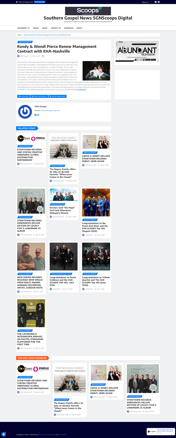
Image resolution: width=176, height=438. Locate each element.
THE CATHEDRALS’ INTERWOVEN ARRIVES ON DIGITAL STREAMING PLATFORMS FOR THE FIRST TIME (30, 339)
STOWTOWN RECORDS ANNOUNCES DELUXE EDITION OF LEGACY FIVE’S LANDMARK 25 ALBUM (29, 225)
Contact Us (56, 28)
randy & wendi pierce (40, 96)
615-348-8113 (81, 90)
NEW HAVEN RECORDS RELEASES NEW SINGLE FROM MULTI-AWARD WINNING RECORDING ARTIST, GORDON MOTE (30, 282)
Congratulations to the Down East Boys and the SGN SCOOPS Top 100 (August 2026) (95, 227)
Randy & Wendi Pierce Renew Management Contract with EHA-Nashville (47, 35)
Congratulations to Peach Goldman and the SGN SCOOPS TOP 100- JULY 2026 (63, 281)
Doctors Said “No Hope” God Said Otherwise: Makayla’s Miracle (62, 210)
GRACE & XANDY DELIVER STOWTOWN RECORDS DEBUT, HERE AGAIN (96, 158)
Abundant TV (24, 28)
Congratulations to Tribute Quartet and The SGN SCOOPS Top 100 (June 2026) (96, 281)
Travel (36, 28)
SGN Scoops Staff (26, 164)
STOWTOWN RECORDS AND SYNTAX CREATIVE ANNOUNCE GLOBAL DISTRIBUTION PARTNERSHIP (29, 154)
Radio (44, 28)
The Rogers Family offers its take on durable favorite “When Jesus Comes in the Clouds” (63, 173)
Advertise (68, 28)
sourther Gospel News (58, 96)
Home (19, 35)
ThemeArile (63, 435)
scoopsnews (89, 235)
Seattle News (51, 435)
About (79, 28)
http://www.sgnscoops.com (50, 110)
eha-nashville (24, 96)
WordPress (42, 435)
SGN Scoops (24, 56)
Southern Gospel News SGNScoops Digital (88, 17)
